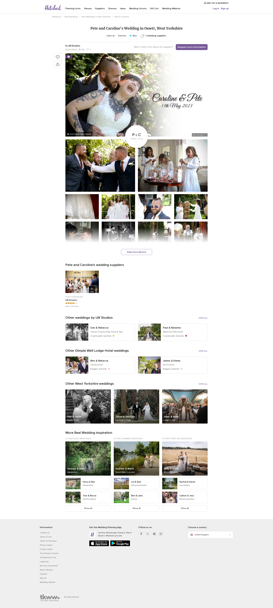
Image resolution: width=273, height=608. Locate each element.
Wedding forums (138, 8)
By (72, 45)
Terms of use (46, 537)
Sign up (225, 8)
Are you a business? (49, 565)
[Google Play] (120, 545)
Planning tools (73, 8)
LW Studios (71, 300)
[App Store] (99, 545)
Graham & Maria (124, 468)
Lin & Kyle (136, 481)
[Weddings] (52, 7)
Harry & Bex (89, 481)
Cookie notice (46, 549)
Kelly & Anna (171, 468)
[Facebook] (141, 534)
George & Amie (76, 468)
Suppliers (100, 8)
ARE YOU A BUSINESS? (217, 3)
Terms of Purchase (48, 541)
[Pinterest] (154, 534)
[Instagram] (161, 534)
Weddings (56, 17)
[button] (136, 95)
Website (171, 8)
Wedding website (47, 582)
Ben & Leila (137, 495)
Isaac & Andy (171, 416)
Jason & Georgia (125, 416)
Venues (88, 8)
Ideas (123, 8)
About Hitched (46, 570)
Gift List (154, 8)
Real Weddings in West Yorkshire (96, 17)
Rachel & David (187, 481)
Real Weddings (71, 17)
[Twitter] (147, 534)
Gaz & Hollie (74, 416)
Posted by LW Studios (80, 134)
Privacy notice (46, 545)
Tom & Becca (89, 495)
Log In (216, 8)
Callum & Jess (186, 495)
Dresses (112, 8)
